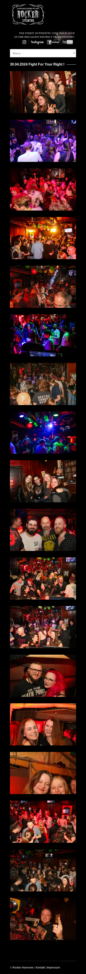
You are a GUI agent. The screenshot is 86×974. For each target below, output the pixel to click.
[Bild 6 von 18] (43, 335)
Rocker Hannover (23, 967)
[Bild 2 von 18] (43, 141)
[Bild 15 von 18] (43, 773)
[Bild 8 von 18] (43, 432)
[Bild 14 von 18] (43, 724)
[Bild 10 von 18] (43, 530)
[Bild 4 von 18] (43, 238)
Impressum (53, 967)
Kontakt (40, 967)
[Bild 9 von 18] (43, 481)
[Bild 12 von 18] (43, 627)
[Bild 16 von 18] (43, 822)
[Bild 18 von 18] (43, 919)
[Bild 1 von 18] (43, 92)
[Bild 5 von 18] (43, 287)
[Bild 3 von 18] (43, 189)
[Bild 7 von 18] (43, 384)
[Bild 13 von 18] (43, 676)
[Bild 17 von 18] (43, 870)
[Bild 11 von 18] (43, 578)
